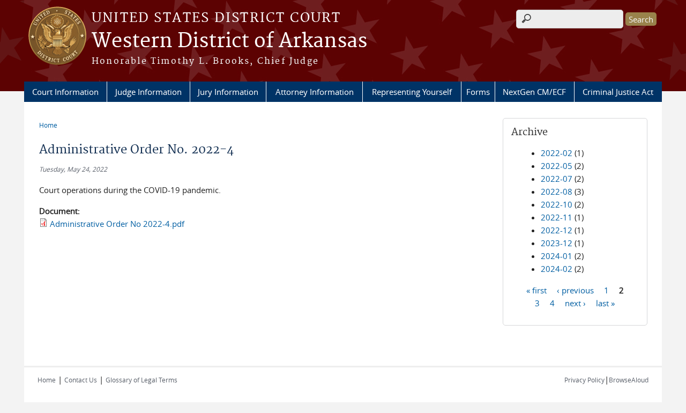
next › (575, 302)
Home (48, 125)
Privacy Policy (584, 379)
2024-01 (556, 255)
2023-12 (556, 243)
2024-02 (556, 268)
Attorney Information (314, 91)
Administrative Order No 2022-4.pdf (117, 223)
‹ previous (575, 289)
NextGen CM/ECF (534, 91)
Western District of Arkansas (229, 41)
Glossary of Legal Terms (141, 379)
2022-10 (556, 204)
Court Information (65, 91)
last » (605, 302)
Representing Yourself (412, 91)
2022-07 (556, 178)
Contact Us (80, 379)
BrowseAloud (628, 379)
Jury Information (228, 91)
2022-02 (556, 153)
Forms (478, 91)
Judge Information (148, 91)
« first (536, 289)
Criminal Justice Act (618, 91)
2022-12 (556, 230)
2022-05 (556, 165)
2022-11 (556, 217)
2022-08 (556, 191)
